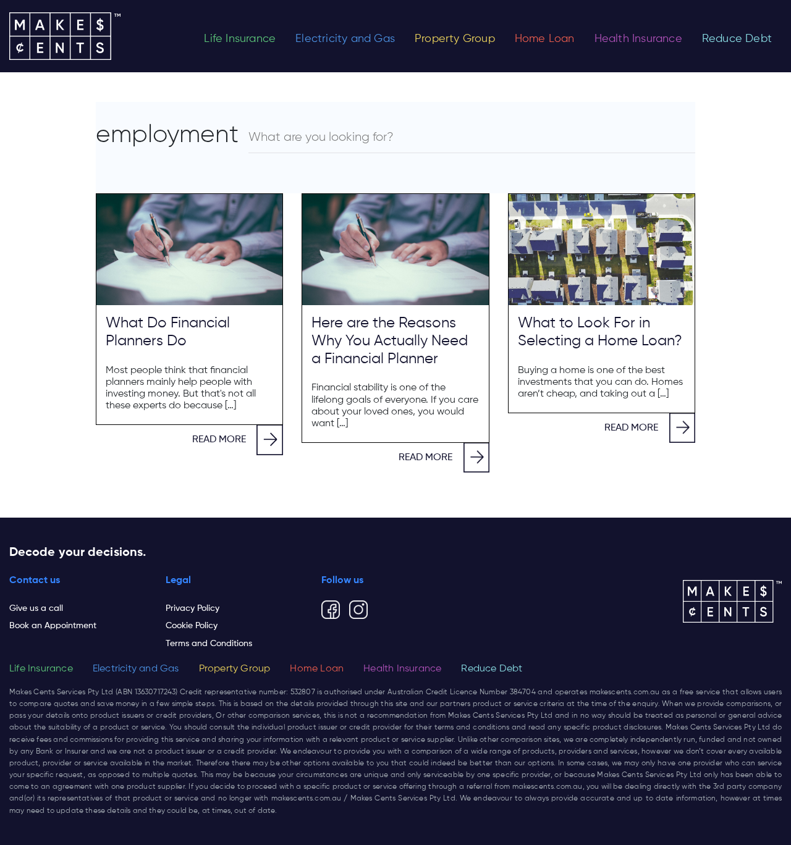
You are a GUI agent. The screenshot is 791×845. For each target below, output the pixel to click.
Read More (219, 440)
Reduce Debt (737, 38)
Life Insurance (240, 38)
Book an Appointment (52, 625)
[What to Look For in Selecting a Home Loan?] (602, 249)
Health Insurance (638, 38)
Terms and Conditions (209, 643)
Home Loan (545, 38)
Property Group (455, 38)
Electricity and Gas (345, 38)
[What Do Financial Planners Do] (189, 249)
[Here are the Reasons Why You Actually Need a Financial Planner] (395, 249)
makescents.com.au (625, 692)
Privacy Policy (192, 608)
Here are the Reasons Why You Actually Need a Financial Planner (389, 341)
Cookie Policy (192, 625)
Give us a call (36, 608)
